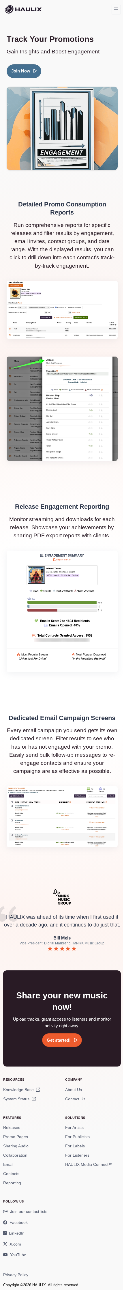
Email (8, 1164)
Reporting (12, 1183)
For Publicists (77, 1136)
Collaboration (15, 1155)
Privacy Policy (15, 1274)
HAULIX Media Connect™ (88, 1164)
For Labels (75, 1146)
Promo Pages (15, 1136)
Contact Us (75, 1099)
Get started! (59, 1040)
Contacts (11, 1173)
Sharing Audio (16, 1146)
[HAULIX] (23, 9)
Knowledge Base (19, 1089)
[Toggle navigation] (116, 9)
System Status (17, 1099)
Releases (11, 1127)
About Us (73, 1089)
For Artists (74, 1127)
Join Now (21, 70)
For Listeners (77, 1155)
